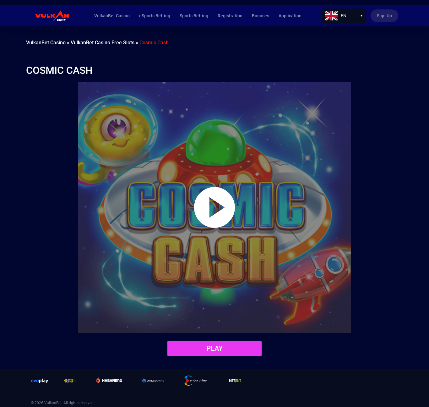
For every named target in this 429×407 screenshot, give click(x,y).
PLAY (214, 348)
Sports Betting (194, 15)
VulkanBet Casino (112, 15)
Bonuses (260, 15)
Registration (230, 15)
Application (290, 15)
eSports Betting (154, 15)
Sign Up (384, 15)
